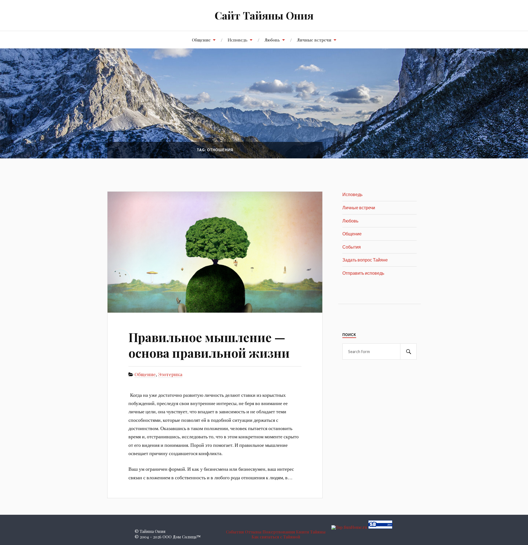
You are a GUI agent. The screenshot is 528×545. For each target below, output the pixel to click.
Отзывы (253, 532)
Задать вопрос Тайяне (365, 259)
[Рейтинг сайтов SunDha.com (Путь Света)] (380, 527)
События (351, 246)
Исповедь (238, 40)
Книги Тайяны (311, 532)
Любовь (272, 40)
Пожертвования (279, 532)
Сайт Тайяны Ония (264, 15)
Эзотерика (170, 374)
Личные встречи (314, 40)
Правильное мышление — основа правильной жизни (209, 345)
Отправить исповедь (363, 273)
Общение (201, 40)
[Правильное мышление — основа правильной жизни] (215, 252)
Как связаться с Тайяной (276, 537)
